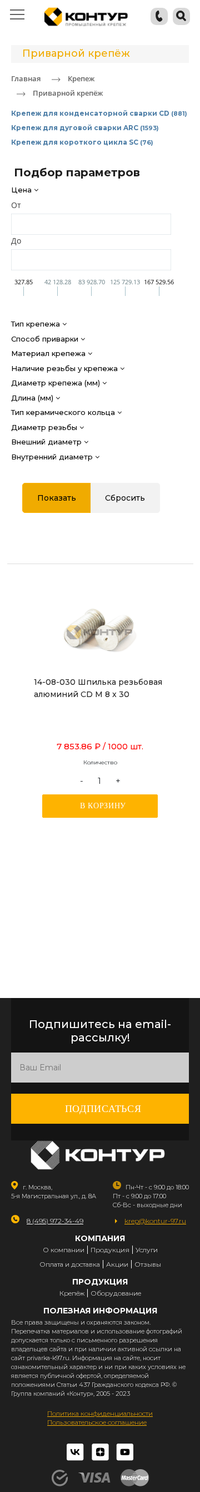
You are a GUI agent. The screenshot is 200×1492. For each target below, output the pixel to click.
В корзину (103, 806)
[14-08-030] (100, 634)
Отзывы (147, 1264)
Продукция (110, 1250)
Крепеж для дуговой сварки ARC (85, 127)
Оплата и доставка (69, 1264)
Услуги (147, 1250)
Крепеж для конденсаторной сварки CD (99, 113)
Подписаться (103, 1108)
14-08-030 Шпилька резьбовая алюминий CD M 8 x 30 (98, 688)
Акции (117, 1264)
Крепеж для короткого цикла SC (82, 142)
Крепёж (71, 1293)
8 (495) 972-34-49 (55, 1221)
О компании (63, 1250)
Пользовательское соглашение (97, 1422)
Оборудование (116, 1293)
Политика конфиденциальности (100, 1413)
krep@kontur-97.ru (155, 1221)
